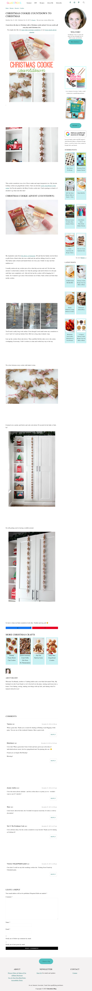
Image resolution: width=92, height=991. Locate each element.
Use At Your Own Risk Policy (17, 978)
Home (7, 8)
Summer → (83, 258)
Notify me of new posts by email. (15, 944)
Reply (53, 734)
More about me (75, 42)
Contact (75, 973)
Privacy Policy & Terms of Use (17, 973)
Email (8, 929)
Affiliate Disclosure (17, 975)
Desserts (17, 8)
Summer (29, 3)
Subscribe (59, 3)
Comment (9, 897)
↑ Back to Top (46, 961)
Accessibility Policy (17, 980)
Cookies (22, 8)
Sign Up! (39, 973)
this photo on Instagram (28, 256)
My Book (74, 125)
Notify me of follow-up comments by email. (18, 938)
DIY (35, 3)
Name (8, 922)
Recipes (42, 3)
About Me (50, 3)
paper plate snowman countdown (31, 30)
